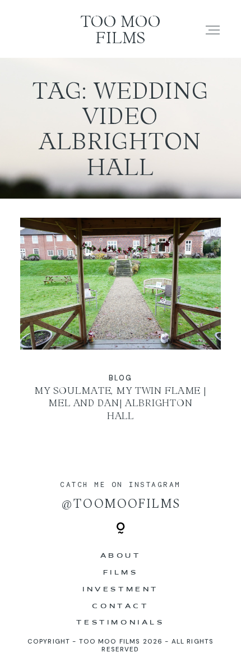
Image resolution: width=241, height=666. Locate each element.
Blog (120, 378)
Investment (120, 589)
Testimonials (120, 622)
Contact (120, 606)
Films (120, 572)
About (120, 556)
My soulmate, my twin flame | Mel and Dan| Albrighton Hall (120, 328)
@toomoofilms (120, 504)
